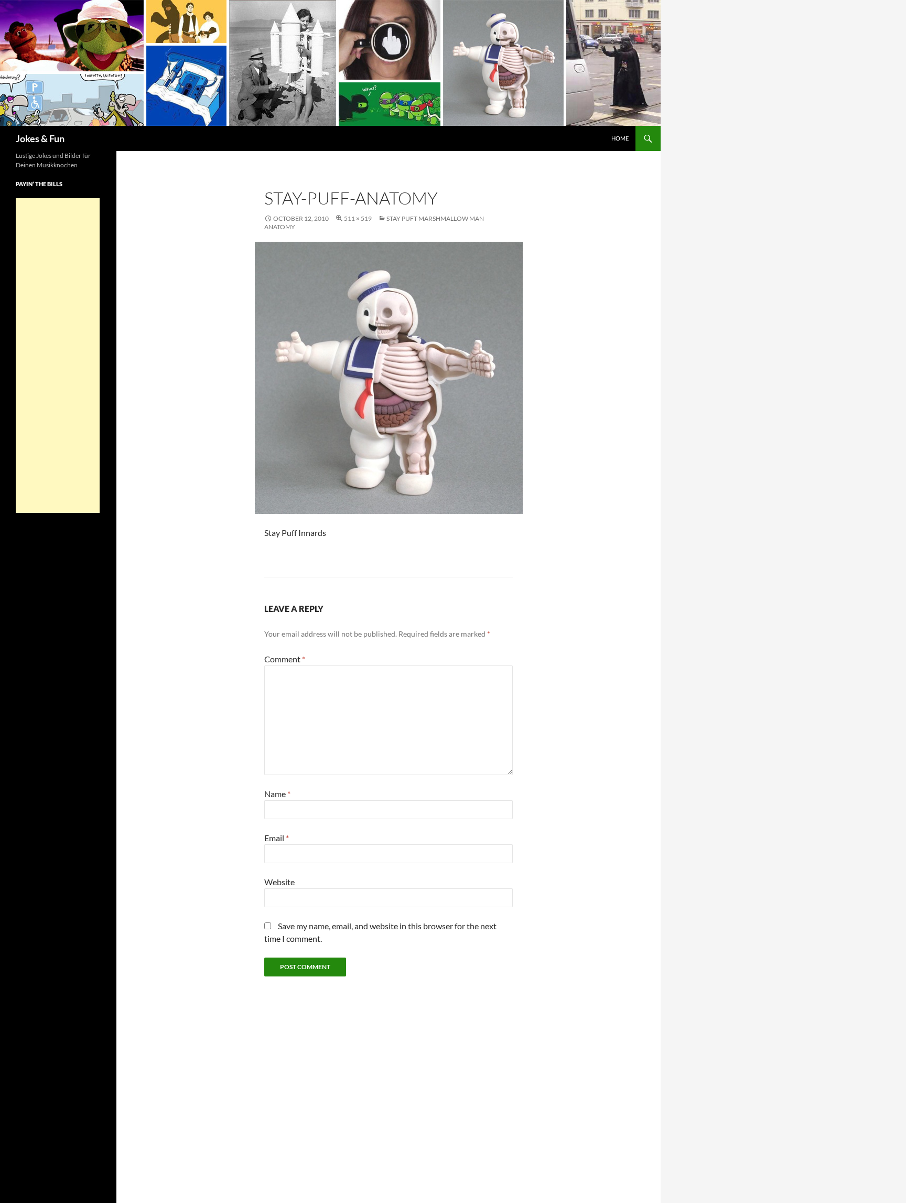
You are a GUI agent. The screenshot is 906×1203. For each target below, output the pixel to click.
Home (620, 138)
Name (277, 794)
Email (276, 838)
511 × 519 (358, 218)
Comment (284, 659)
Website (279, 882)
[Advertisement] (58, 355)
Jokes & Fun (40, 138)
